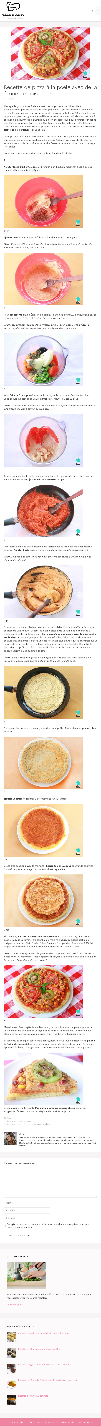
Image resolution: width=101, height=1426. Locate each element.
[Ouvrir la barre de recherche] (92, 11)
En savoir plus (14, 1304)
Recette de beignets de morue (19, 1121)
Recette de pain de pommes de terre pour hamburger (29, 1124)
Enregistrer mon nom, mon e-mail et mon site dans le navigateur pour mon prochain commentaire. (48, 1226)
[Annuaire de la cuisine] (13, 10)
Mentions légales (59, 1422)
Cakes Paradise (44, 1422)
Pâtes (9, 1118)
